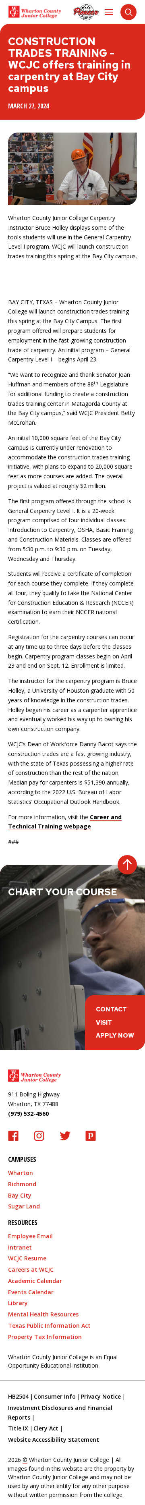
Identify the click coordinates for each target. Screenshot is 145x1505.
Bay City (19, 1195)
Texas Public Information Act (49, 1325)
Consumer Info (55, 1396)
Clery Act (45, 1428)
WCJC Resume (27, 1258)
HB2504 (18, 1396)
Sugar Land (24, 1206)
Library (18, 1303)
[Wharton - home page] (34, 12)
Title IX (18, 1428)
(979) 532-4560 (28, 1113)
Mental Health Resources (43, 1314)
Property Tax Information (45, 1337)
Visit (104, 1023)
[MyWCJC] (86, 12)
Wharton (20, 1173)
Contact (111, 1009)
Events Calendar (31, 1292)
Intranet (20, 1247)
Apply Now (115, 1036)
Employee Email (30, 1236)
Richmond (22, 1184)
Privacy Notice (101, 1396)
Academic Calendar (35, 1281)
